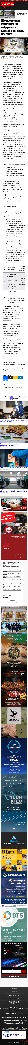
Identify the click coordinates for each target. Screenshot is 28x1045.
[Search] (23, 971)
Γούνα (18, 60)
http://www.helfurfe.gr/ (15, 340)
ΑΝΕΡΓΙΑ (3, 497)
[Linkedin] (20, 377)
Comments (12, 600)
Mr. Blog (13, 60)
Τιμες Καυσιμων (18, 0)
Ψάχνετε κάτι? (14, 969)
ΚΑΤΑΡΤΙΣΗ (9, 497)
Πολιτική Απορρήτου (14, 995)
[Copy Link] (15, 377)
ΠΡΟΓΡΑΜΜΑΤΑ (17, 497)
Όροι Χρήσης (14, 991)
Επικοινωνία (14, 988)
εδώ (9, 357)
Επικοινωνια (25, 0)
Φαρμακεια (7, 0)
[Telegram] (5, 380)
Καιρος (12, 0)
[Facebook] (5, 377)
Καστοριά (22, 60)
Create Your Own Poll (12, 602)
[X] (10, 377)
